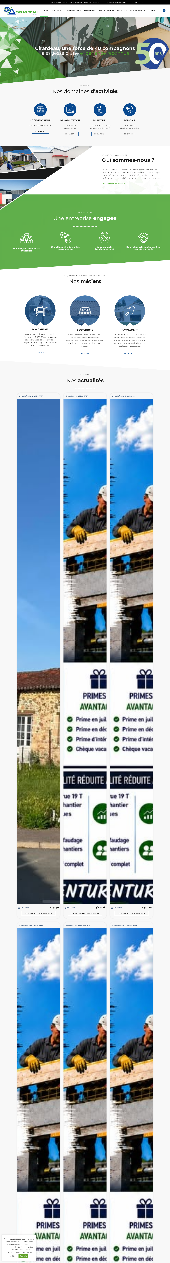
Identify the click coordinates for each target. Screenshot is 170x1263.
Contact (153, 11)
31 (94, 908)
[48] (104, 907)
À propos (56, 11)
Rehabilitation (106, 11)
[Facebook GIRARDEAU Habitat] (164, 10)
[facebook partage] (57, 907)
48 (101, 908)
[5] (145, 907)
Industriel (89, 11)
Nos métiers (136, 11)
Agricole (122, 11)
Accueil (44, 11)
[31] (97, 907)
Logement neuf (73, 11)
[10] (54, 907)
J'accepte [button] (23, 1256)
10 (51, 908)
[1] (150, 907)
